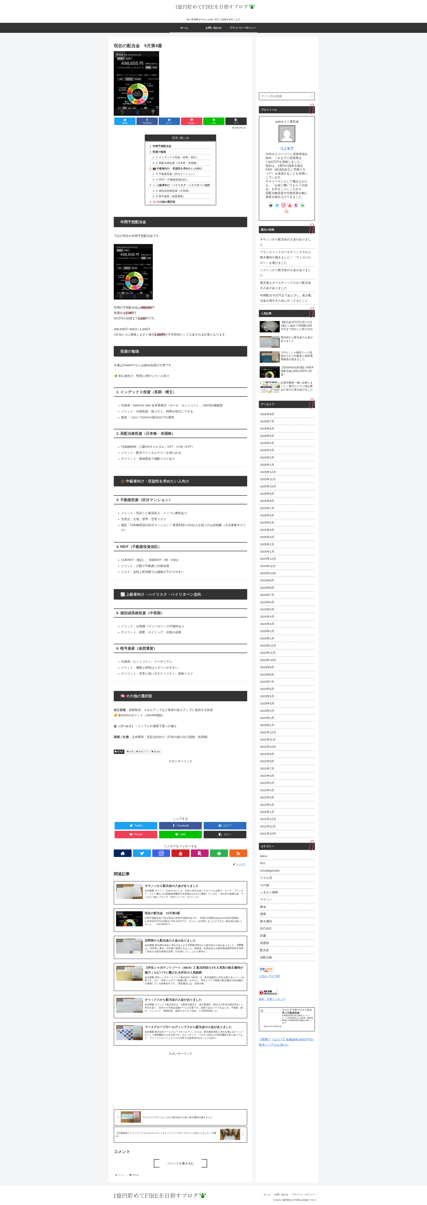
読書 (263, 935)
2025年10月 (268, 486)
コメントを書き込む (180, 1163)
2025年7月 (267, 508)
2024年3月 (267, 624)
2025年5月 (267, 522)
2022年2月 (267, 804)
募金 (263, 906)
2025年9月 (267, 493)
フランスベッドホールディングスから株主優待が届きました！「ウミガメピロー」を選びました (285, 257)
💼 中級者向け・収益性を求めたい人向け (177, 168)
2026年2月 (267, 457)
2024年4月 (267, 616)
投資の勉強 (159, 151)
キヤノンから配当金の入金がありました (285, 242)
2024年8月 (267, 587)
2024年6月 (267, 602)
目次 (175, 138)
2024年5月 (267, 609)
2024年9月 (267, 580)
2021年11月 (268, 826)
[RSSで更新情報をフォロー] (238, 853)
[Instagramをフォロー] (161, 853)
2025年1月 (267, 551)
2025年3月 (267, 537)
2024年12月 (268, 558)
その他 (264, 885)
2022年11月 (268, 739)
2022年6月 (267, 775)
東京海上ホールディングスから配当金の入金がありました (285, 285)
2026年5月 (267, 436)
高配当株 (266, 957)
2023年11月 (268, 652)
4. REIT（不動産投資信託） (172, 179)
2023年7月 (267, 681)
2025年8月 (267, 501)
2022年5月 (267, 783)
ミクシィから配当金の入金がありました (285, 272)
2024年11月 (268, 566)
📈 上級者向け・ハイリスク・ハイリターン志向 (181, 185)
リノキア (287, 148)
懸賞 (263, 914)
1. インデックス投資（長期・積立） (177, 157)
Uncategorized (269, 870)
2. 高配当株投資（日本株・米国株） (177, 162)
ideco (263, 856)
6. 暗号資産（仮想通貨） (170, 196)
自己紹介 (266, 928)
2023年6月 (267, 689)
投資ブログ (144, 751)
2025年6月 (267, 515)
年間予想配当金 (162, 146)
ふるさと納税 (269, 892)
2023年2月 (267, 718)
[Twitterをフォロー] (142, 853)
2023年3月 (267, 710)
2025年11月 (268, 479)
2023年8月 (267, 674)
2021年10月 (268, 833)
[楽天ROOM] (200, 853)
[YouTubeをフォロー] (180, 853)
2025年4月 (267, 530)
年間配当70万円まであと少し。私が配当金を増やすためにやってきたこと (285, 298)
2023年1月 (267, 725)
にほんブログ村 (269, 976)
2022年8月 (267, 761)
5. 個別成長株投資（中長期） (173, 190)
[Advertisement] (180, 787)
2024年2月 (267, 631)
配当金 (120, 751)
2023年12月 (268, 645)
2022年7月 (267, 768)
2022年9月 (267, 754)
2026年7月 (267, 421)
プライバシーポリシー (303, 1194)
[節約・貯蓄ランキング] (268, 993)
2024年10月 (268, 573)
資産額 (264, 943)
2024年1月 (267, 638)
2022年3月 (267, 797)
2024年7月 (267, 595)
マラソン (266, 899)
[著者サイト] (123, 853)
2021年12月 (268, 819)
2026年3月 (267, 450)
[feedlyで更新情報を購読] (219, 853)
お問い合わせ (281, 1194)
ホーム (267, 1194)
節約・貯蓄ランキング (272, 999)
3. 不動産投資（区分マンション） (176, 173)
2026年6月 (267, 428)
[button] (311, 96)
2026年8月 (267, 414)
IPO (262, 863)
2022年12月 (268, 732)
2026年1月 (267, 464)
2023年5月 (267, 696)
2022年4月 (267, 790)
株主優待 (266, 921)
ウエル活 (266, 877)
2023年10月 (268, 660)
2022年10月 (268, 746)
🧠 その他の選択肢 (164, 201)
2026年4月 (267, 443)
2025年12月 (268, 472)
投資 (132, 751)
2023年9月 (267, 667)
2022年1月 (267, 812)
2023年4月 (267, 703)
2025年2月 (267, 544)
